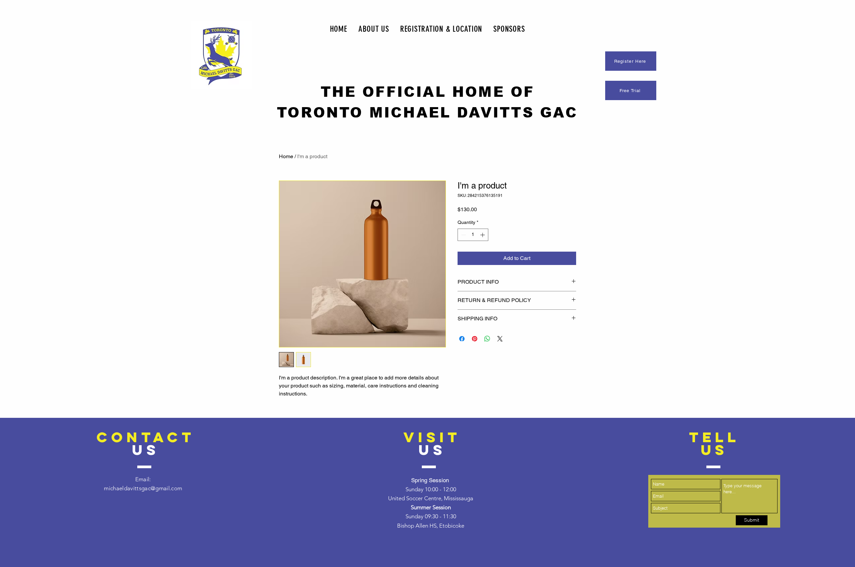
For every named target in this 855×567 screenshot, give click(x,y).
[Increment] (483, 235)
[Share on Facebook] (462, 339)
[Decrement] (463, 235)
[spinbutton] (473, 235)
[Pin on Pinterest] (475, 339)
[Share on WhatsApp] (487, 339)
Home (286, 156)
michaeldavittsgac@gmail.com (143, 488)
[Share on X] (500, 339)
